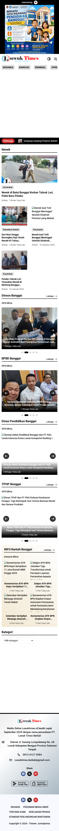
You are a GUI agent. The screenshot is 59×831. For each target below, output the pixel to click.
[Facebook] (23, 774)
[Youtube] (35, 774)
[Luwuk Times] (20, 59)
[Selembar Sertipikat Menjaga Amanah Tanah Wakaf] (16, 603)
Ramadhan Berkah (11, 230)
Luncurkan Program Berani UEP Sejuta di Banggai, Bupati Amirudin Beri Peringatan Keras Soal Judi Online (29, 340)
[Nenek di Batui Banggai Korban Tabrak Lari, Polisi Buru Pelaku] (29, 169)
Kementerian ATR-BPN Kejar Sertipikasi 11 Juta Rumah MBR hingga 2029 (16, 585)
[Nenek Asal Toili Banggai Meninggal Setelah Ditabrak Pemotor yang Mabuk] (44, 215)
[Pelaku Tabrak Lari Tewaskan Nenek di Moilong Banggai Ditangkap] (14, 260)
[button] (49, 59)
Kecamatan (8, 187)
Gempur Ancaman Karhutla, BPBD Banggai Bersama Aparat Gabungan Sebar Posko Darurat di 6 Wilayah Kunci (29, 403)
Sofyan (5, 200)
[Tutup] (36, 2)
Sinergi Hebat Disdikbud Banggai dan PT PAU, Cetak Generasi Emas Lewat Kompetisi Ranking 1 (28, 466)
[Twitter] (29, 774)
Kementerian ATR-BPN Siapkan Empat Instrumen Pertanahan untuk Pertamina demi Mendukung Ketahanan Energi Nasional (42, 617)
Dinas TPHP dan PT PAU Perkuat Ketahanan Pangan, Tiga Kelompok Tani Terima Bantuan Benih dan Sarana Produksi (29, 529)
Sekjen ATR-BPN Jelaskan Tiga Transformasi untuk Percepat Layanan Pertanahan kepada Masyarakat (42, 585)
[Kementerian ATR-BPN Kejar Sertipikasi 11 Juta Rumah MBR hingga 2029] (16, 570)
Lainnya (50, 296)
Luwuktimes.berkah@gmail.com (32, 760)
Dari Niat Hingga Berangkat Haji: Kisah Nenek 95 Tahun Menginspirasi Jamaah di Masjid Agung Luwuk (14, 240)
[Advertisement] (29, 105)
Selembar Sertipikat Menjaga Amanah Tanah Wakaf (16, 617)
